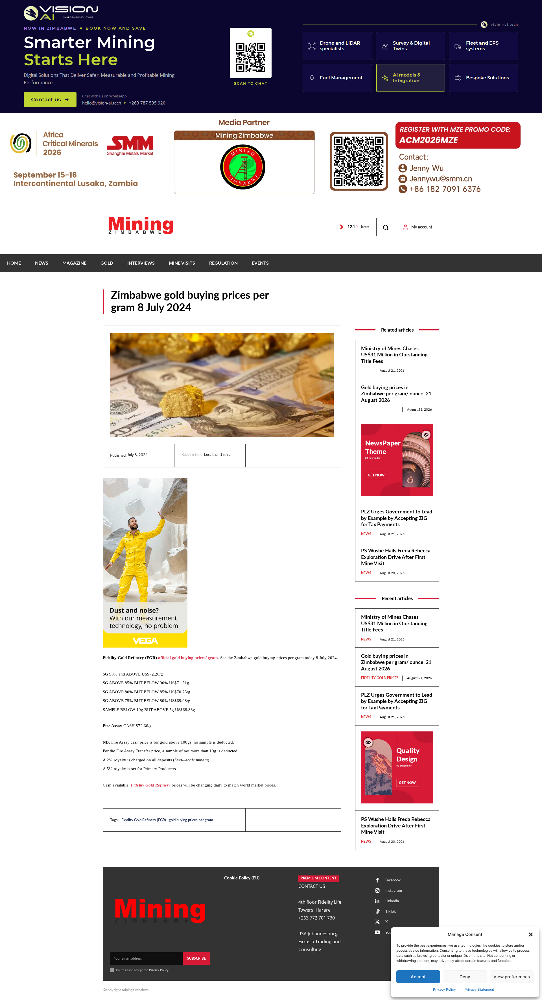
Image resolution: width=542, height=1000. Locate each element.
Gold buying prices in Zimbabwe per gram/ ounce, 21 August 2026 (396, 394)
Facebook (393, 880)
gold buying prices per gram (191, 820)
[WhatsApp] (297, 455)
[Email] (310, 455)
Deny (465, 976)
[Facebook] (271, 455)
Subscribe (196, 958)
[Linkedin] (258, 455)
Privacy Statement (479, 989)
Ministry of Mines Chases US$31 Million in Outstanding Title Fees (394, 355)
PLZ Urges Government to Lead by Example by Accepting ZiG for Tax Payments (396, 518)
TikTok (390, 912)
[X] (284, 455)
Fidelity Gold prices (403, 310)
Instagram (393, 891)
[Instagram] (377, 891)
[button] (531, 934)
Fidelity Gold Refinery (151, 785)
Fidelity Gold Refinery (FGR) (143, 820)
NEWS (433, 310)
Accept (418, 976)
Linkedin (392, 901)
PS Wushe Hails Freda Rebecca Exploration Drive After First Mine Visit (395, 557)
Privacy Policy (444, 989)
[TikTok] (377, 912)
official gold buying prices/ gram (188, 657)
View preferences (511, 976)
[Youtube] (377, 933)
